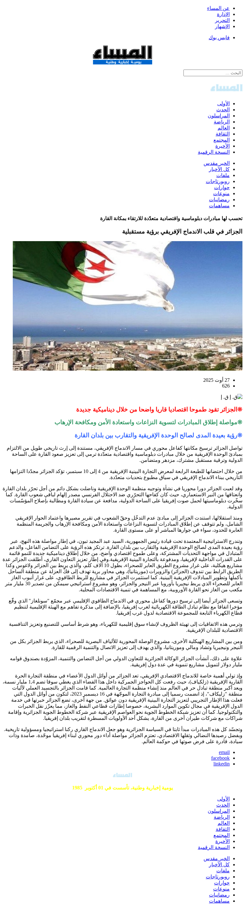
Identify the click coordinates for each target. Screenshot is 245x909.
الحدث (223, 109)
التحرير (222, 20)
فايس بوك (219, 37)
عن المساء (218, 8)
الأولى (223, 103)
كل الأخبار (219, 169)
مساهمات (219, 205)
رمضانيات (219, 199)
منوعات (221, 193)
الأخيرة (222, 146)
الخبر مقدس (217, 163)
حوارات (222, 187)
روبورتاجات (218, 181)
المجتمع (221, 140)
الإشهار (222, 26)
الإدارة (223, 14)
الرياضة (222, 121)
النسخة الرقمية (214, 152)
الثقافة (223, 134)
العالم (224, 127)
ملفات (223, 175)
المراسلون (219, 115)
